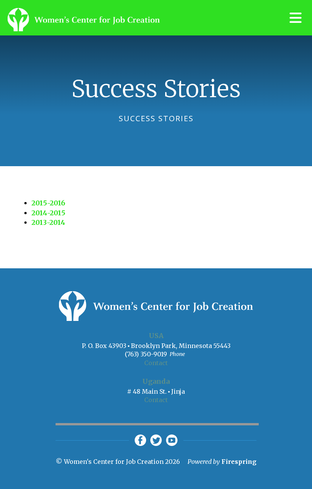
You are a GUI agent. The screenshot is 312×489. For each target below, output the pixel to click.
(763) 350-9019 (146, 354)
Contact (156, 363)
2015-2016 (48, 203)
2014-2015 (48, 212)
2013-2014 (48, 222)
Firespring (238, 461)
